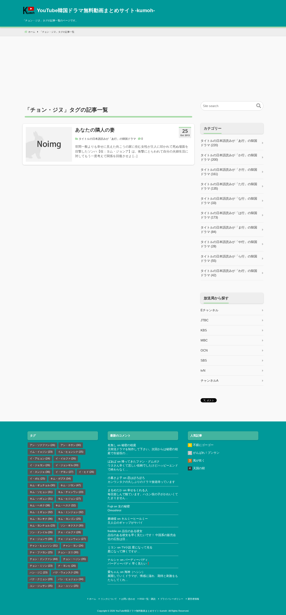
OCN (204, 350)
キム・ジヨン (71, 485)
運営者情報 (193, 599)
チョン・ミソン (41, 565)
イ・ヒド (86, 471)
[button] (258, 106)
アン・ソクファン (42, 445)
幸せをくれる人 (137, 490)
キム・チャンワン (70, 492)
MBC (204, 340)
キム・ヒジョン (69, 498)
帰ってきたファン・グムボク (140, 461)
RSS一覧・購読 (147, 599)
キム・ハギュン (41, 498)
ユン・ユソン (68, 585)
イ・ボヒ (37, 478)
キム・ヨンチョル (42, 525)
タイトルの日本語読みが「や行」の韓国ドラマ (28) (229, 244)
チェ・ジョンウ (41, 538)
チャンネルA (209, 380)
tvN (203, 370)
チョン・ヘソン (74, 559)
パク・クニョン (41, 579)
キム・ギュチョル (42, 485)
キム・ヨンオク (41, 518)
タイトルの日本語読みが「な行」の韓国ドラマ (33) (229, 201)
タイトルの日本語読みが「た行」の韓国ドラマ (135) (229, 186)
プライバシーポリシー (171, 599)
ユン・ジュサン (41, 585)
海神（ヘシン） (134, 572)
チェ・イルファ (69, 532)
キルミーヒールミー (134, 518)
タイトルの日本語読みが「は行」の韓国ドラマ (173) (229, 215)
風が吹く (199, 460)
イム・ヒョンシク (70, 451)
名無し (112, 445)
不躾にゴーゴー (203, 445)
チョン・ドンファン (44, 559)
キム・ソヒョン (41, 492)
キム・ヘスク (65, 505)
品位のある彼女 (132, 531)
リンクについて (109, 599)
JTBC (205, 320)
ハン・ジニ (39, 572)
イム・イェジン (41, 451)
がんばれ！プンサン (206, 452)
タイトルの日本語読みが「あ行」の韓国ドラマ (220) (229, 143)
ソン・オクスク (72, 525)
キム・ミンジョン (70, 512)
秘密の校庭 (128, 445)
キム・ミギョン (41, 512)
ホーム (92, 599)
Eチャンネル (209, 310)
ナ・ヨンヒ (67, 565)
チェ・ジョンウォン (72, 538)
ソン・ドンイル (41, 532)
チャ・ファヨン (41, 552)
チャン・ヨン (73, 545)
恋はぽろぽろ (136, 477)
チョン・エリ (68, 552)
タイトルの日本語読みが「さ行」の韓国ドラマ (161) (229, 172)
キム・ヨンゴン (69, 518)
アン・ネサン (71, 445)
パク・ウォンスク (65, 572)
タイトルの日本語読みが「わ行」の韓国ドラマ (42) (229, 273)
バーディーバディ (136, 559)
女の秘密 (124, 506)
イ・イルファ (65, 458)
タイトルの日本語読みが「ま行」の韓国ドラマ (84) (229, 230)
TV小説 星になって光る (136, 547)
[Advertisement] (143, 65)
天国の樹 (199, 468)
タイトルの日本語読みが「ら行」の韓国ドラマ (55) (229, 258)
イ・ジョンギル (66, 465)
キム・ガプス (60, 478)
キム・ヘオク (40, 505)
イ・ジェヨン (40, 465)
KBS (204, 330)
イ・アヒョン (40, 458)
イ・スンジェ (40, 471)
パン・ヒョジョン (70, 579)
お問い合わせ (128, 599)
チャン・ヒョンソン (44, 545)
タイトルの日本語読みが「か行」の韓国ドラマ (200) (229, 157)
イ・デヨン (64, 471)
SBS (204, 360)
